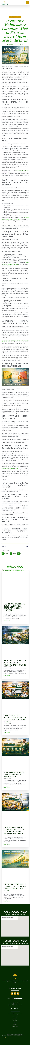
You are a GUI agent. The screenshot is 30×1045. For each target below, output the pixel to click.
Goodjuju (4, 1037)
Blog (15, 1022)
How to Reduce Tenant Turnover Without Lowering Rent (14, 774)
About (15, 1018)
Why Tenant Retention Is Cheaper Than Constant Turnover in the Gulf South (15, 887)
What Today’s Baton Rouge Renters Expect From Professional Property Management (14, 830)
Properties (15, 1016)
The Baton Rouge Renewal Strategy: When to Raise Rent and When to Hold (15, 718)
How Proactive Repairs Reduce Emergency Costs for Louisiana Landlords (14, 607)
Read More (7, 621)
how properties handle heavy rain (15, 263)
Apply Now (15, 1026)
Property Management (15, 1014)
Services (15, 1020)
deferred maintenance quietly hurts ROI (15, 218)
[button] (27, 2)
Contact (15, 1024)
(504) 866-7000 (15, 1003)
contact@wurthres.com (15, 1005)
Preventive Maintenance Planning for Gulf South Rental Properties (15, 663)
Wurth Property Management (10, 468)
